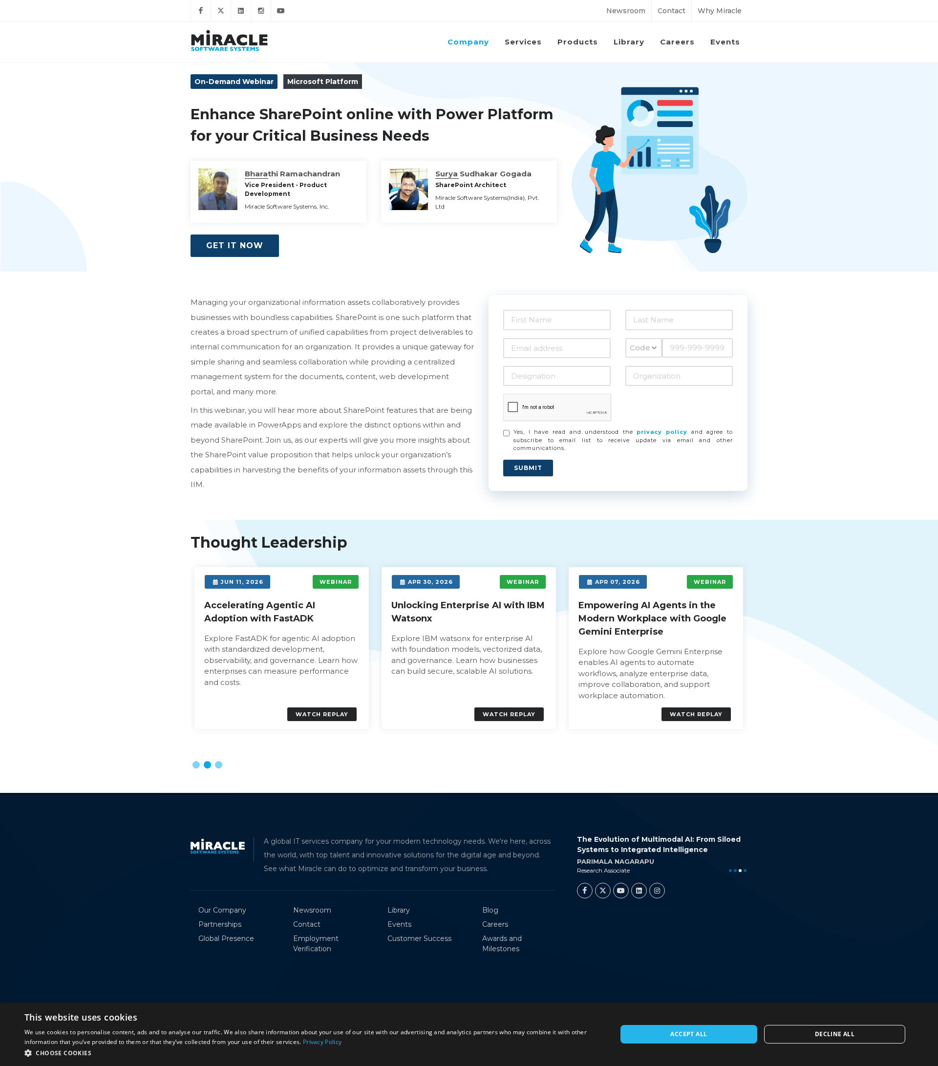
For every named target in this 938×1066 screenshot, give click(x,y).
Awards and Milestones (502, 943)
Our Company (222, 910)
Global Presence (226, 938)
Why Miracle (720, 10)
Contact (671, 10)
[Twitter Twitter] (603, 890)
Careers (495, 924)
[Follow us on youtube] (281, 10)
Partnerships (219, 924)
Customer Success (419, 938)
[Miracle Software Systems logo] (229, 40)
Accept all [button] (688, 1034)
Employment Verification (316, 943)
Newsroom (625, 10)
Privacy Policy (322, 1042)
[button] (196, 764)
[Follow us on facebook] (201, 10)
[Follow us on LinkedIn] (241, 10)
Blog (490, 910)
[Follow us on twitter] (221, 10)
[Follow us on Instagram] (261, 10)
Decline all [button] (834, 1034)
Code (640, 347)
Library (398, 910)
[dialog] (469, 1034)
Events (399, 924)
